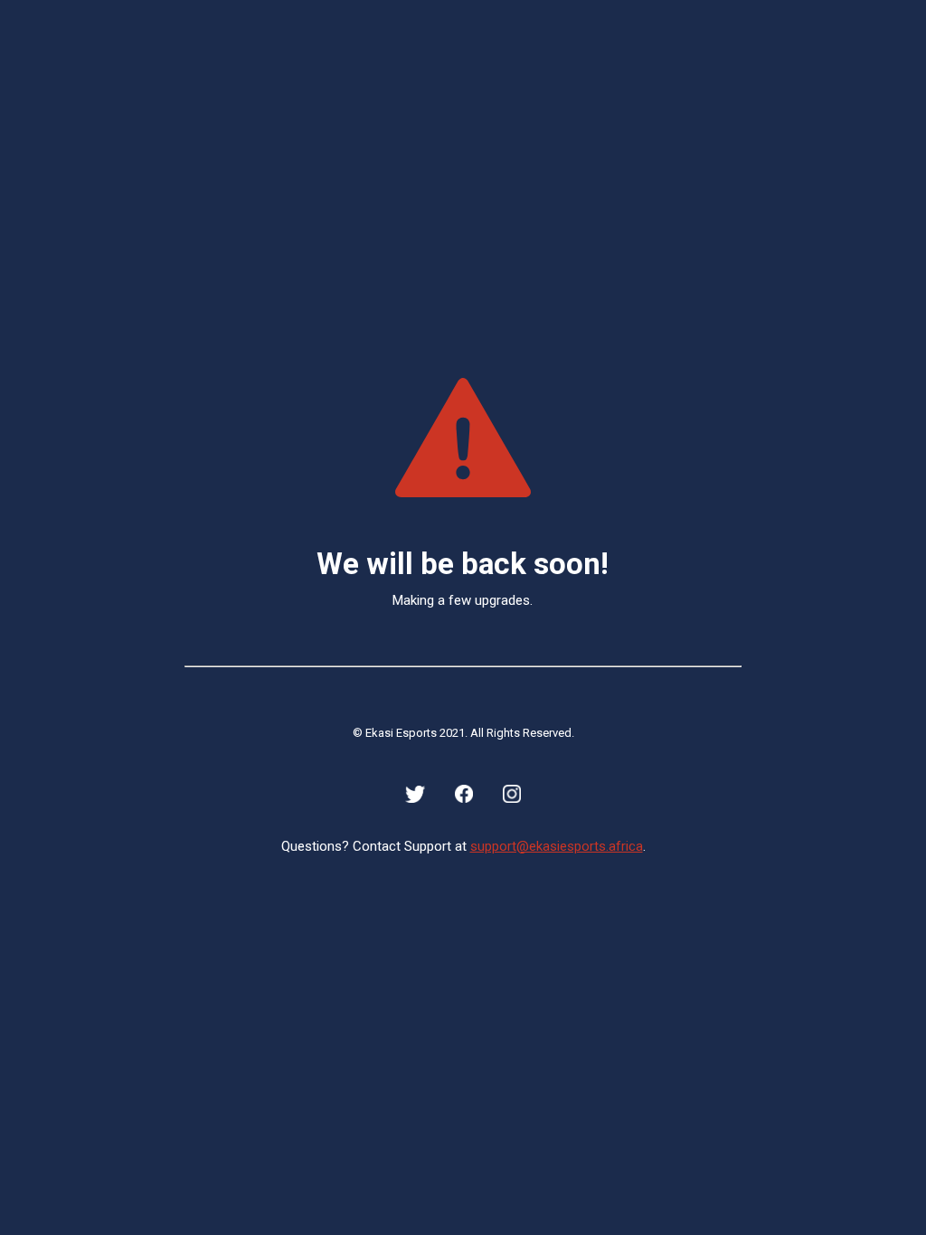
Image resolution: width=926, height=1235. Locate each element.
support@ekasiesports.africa (556, 846)
